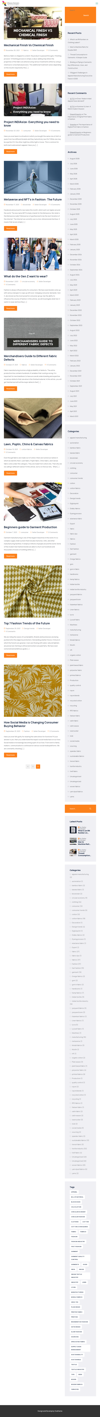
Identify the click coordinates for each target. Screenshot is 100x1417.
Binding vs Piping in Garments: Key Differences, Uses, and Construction (80, 65)
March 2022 (74, 356)
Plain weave (74, 660)
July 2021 (73, 396)
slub (71, 736)
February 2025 (75, 244)
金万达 (72, 99)
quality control (75, 685)
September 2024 (76, 270)
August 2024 (74, 275)
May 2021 (73, 406)
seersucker (74, 731)
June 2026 (74, 169)
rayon (72, 690)
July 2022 (73, 335)
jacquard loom (75, 599)
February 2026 (75, 189)
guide (85, 1264)
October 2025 (75, 209)
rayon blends (74, 695)
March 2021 (74, 416)
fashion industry (78, 1241)
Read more (10, 74)
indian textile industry (78, 589)
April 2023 (73, 290)
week (80, 1374)
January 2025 (75, 249)
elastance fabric (76, 519)
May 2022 (73, 346)
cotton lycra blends (79, 1227)
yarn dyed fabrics (76, 791)
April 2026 (73, 179)
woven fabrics (75, 786)
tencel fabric (74, 761)
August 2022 (74, 330)
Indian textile (75, 584)
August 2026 (74, 159)
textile (74, 1364)
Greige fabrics (75, 559)
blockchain (27, 205)
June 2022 (74, 340)
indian (81, 1269)
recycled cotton (76, 701)
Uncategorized (75, 781)
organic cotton (75, 655)
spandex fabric (75, 751)
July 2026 (73, 164)
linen (84, 1282)
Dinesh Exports (75, 114)
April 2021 (73, 411)
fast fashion (74, 549)
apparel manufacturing (78, 438)
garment (73, 554)
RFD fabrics (74, 711)
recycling (73, 706)
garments (75, 1264)
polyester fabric (76, 670)
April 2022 (73, 351)
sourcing (73, 746)
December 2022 (76, 310)
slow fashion (76, 1332)
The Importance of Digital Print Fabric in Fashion (80, 116)
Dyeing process (76, 513)
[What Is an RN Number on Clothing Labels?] (73, 829)
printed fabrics (75, 675)
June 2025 (74, 224)
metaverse (74, 635)
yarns (72, 797)
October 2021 (75, 381)
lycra (72, 615)
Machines (73, 625)
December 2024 (76, 254)
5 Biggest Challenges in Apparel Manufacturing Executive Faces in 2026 (80, 76)
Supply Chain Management (76, 1348)
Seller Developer (38, 50)
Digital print (74, 503)
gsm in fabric (74, 569)
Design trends (29, 628)
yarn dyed (75, 1389)
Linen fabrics (74, 610)
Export (72, 524)
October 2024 (75, 265)
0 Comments (53, 50)
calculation (76, 1207)
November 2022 (76, 315)
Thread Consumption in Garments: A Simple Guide (84, 856)
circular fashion (78, 1217)
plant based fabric (76, 665)
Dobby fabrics (75, 508)
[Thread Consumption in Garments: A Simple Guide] (73, 852)
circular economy (28, 281)
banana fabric (75, 453)
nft (71, 650)
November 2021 (75, 376)
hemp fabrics (74, 579)
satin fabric (74, 721)
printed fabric (77, 1312)
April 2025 (73, 234)
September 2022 (76, 325)
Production (74, 680)
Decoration (74, 493)
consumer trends (76, 478)
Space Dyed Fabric (78, 1342)
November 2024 (76, 260)
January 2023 (75, 305)
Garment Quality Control (77, 1258)
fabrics (26, 50)
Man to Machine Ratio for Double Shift (84, 845)
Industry (74, 1282)
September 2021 (76, 386)
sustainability (77, 1354)
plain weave (75, 1307)
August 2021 (74, 391)
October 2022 (75, 320)
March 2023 (74, 295)
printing (74, 1317)
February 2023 (75, 300)
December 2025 (76, 199)
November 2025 (76, 204)
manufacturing (75, 630)
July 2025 (73, 219)
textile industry (76, 766)
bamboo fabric (75, 448)
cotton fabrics (27, 449)
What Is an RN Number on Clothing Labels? (84, 833)
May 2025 (73, 229)
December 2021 (75, 371)
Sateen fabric (75, 716)
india (73, 1269)
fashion (74, 1236)
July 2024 (73, 280)
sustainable (76, 1359)
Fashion (27, 731)
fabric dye (73, 534)
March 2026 (74, 184)
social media (74, 741)
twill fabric (74, 771)
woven (73, 1379)
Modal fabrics (75, 640)
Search (72, 10)
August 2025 (74, 214)
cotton (72, 483)
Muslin (72, 645)
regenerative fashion (79, 1322)
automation (74, 443)
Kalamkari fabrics (76, 604)
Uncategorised (75, 776)
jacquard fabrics (76, 594)
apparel (74, 1192)
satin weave (74, 726)
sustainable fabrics (77, 756)
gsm (71, 564)
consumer (27, 131)
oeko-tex (74, 1302)
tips (73, 1374)
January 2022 (75, 366)
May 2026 (73, 174)
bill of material (77, 1197)
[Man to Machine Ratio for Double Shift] (73, 841)
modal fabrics (76, 1297)
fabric (72, 529)
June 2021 (73, 401)
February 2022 (75, 361)
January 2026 (75, 194)
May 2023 (73, 285)
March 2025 (74, 239)
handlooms (74, 574)
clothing (73, 468)
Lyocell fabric (75, 620)
